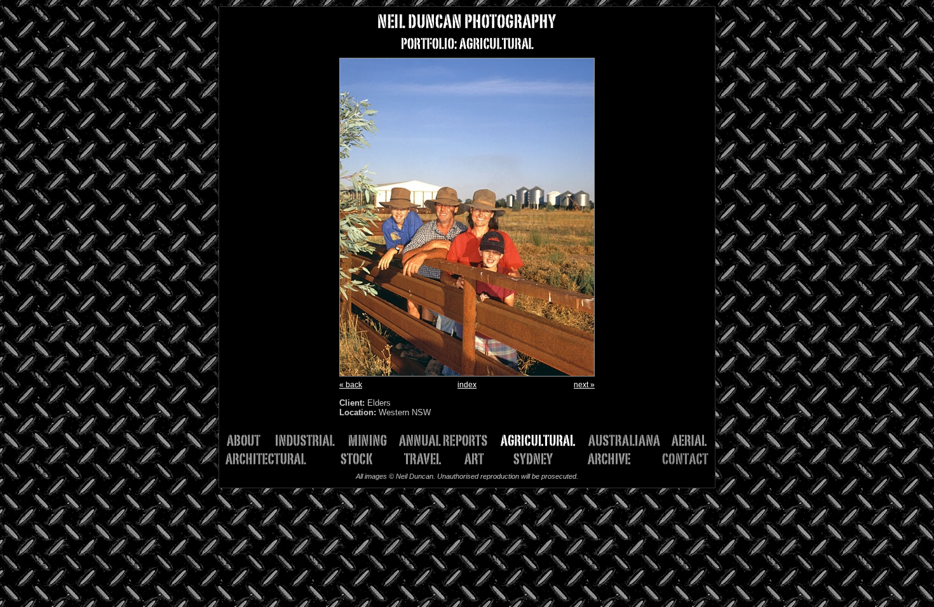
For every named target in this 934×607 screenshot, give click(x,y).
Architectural (273, 459)
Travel (424, 459)
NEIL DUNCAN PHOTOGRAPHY (467, 21)
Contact (675, 459)
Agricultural (542, 440)
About (249, 440)
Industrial (309, 440)
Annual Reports (448, 440)
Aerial (688, 440)
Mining (371, 440)
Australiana (628, 440)
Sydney (529, 459)
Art (478, 459)
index (467, 384)
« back (350, 384)
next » (584, 384)
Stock (352, 459)
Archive (604, 459)
